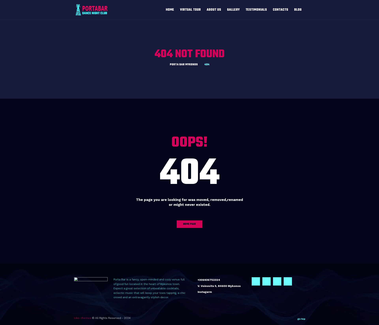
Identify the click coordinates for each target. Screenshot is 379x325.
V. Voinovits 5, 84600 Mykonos (219, 286)
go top (301, 319)
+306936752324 (209, 279)
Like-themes (82, 317)
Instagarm (205, 291)
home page (189, 224)
